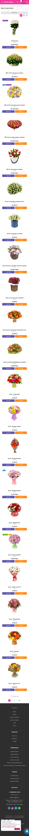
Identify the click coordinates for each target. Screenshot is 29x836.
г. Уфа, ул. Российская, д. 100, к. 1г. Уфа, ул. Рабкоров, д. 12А (15, 801)
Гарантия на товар (14, 760)
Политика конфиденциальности (14, 762)
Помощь (14, 771)
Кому (14, 722)
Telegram (16, 808)
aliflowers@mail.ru (14, 797)
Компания (15, 732)
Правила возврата (14, 781)
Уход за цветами (14, 757)
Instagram (12, 808)
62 (19, 700)
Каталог (14, 708)
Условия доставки (14, 778)
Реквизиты (14, 738)
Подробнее (8, 47)
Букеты (14, 714)
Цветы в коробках (14, 717)
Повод (14, 725)
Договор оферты (14, 751)
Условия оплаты (14, 775)
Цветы (14, 711)
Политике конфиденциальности (9, 826)
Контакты (14, 735)
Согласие (22, 823)
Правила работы (14, 754)
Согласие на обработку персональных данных (14, 765)
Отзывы (14, 741)
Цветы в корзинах (14, 720)
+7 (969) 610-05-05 (14, 792)
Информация (14, 747)
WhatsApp (19, 808)
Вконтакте (9, 808)
